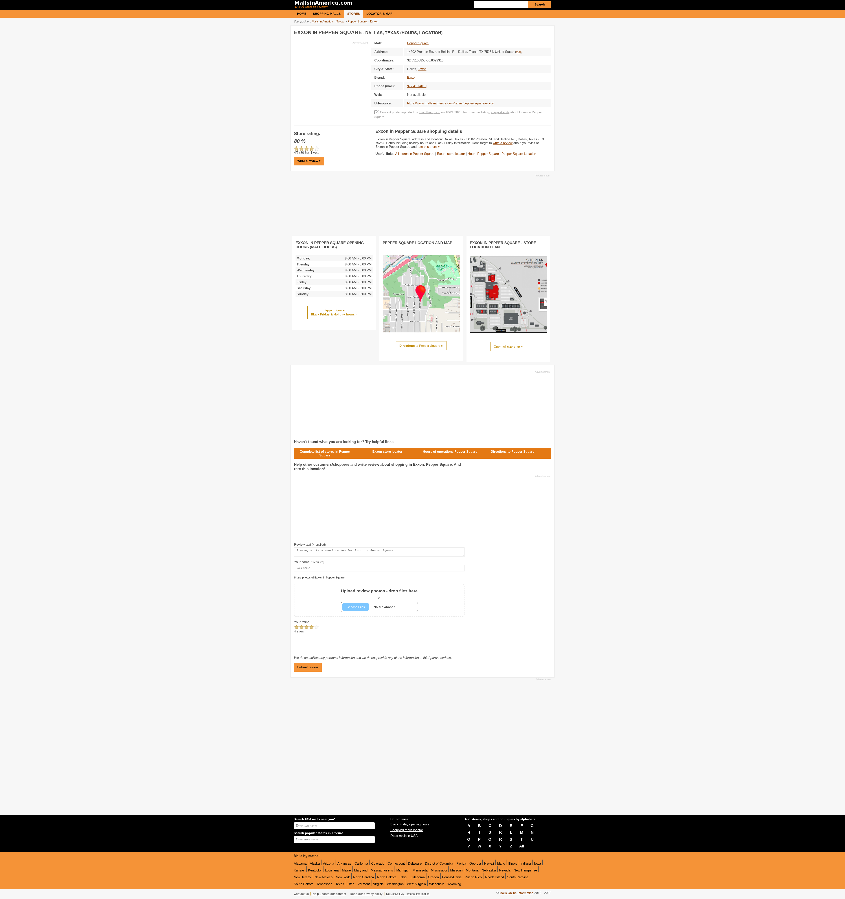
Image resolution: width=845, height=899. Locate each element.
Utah (350, 884)
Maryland (360, 870)
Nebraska (489, 870)
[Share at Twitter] (538, 31)
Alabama (300, 863)
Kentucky (315, 870)
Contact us (301, 893)
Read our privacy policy (366, 893)
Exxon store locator (451, 154)
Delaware (415, 863)
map (519, 52)
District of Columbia (439, 863)
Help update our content (329, 893)
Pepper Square (418, 43)
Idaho (501, 863)
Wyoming (454, 884)
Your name (309, 562)
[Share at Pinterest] (547, 31)
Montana (472, 870)
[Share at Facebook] (529, 31)
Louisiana (332, 870)
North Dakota (386, 877)
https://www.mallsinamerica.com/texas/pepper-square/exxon (450, 103)
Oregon (433, 877)
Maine (346, 870)
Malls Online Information (516, 893)
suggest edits (500, 112)
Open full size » (508, 346)
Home (301, 13)
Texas (340, 884)
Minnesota (420, 870)
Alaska (315, 863)
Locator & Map (379, 13)
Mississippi (439, 870)
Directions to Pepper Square (512, 451)
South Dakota (303, 884)
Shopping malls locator (406, 830)
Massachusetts (382, 870)
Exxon (411, 77)
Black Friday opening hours (410, 824)
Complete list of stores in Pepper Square (325, 453)
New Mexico (323, 877)
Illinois (512, 863)
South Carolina (517, 877)
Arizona (328, 863)
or (379, 594)
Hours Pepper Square (483, 154)
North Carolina (363, 877)
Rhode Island (494, 877)
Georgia (475, 863)
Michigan (402, 870)
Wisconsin (436, 884)
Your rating (301, 622)
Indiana (525, 863)
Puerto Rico (473, 877)
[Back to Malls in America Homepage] (358, 5)
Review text (310, 544)
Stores (353, 13)
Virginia (378, 884)
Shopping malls (327, 13)
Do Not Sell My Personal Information (408, 893)
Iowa (537, 863)
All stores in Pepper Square (414, 154)
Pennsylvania (451, 877)
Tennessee (324, 884)
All (521, 846)
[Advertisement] (331, 75)
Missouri (456, 870)
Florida (461, 863)
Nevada (504, 870)
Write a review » (309, 161)
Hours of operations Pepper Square (450, 451)
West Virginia (416, 884)
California (361, 863)
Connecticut (396, 863)
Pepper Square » (334, 312)
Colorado (377, 863)
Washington (395, 884)
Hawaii (489, 863)
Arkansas (344, 863)
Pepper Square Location (518, 154)
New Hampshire (525, 870)
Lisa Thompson (429, 112)
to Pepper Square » (421, 345)
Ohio (403, 877)
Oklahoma (417, 877)
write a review (503, 143)
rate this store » (428, 146)
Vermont (364, 884)
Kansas (299, 870)
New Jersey (302, 877)
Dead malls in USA (404, 836)
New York (343, 877)
